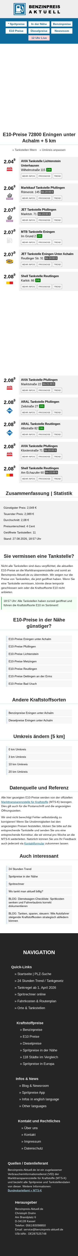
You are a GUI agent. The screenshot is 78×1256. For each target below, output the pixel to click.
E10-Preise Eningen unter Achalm (30, 639)
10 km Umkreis (18, 764)
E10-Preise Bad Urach (23, 683)
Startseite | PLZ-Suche (34, 974)
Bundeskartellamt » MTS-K (25, 1190)
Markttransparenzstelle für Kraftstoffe (24, 802)
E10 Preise (16, 30)
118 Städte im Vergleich (40, 1057)
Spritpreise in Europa (38, 1064)
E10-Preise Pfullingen (22, 646)
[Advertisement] (39, 85)
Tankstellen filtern (26, 150)
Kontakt (30, 1135)
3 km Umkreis (17, 756)
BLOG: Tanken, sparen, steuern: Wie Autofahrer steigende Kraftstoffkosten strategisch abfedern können (39, 917)
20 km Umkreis (18, 771)
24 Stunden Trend (20, 869)
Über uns (31, 1128)
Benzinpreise (62, 24)
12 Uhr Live (39, 37)
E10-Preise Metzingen (23, 661)
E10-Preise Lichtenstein (24, 653)
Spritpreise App (33, 1092)
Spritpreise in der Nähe (23, 876)
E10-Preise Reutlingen (23, 668)
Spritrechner (16, 883)
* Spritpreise (16, 24)
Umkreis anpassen (54, 150)
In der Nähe (39, 24)
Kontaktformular (34, 843)
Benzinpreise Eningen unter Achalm (31, 712)
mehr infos (28, 175)
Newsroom (62, 30)
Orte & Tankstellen (31, 1008)
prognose (44, 175)
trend (57, 175)
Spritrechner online (31, 994)
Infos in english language (40, 1099)
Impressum (32, 1141)
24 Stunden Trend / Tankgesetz (40, 981)
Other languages (34, 1106)
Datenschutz (33, 1148)
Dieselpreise (39, 30)
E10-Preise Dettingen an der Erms (30, 676)
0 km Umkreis (17, 749)
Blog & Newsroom (35, 1086)
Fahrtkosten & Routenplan (36, 1001)
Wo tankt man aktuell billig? (26, 891)
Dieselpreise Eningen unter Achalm (31, 720)
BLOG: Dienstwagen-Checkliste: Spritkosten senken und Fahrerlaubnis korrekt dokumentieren (36, 902)
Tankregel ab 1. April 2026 (36, 988)
